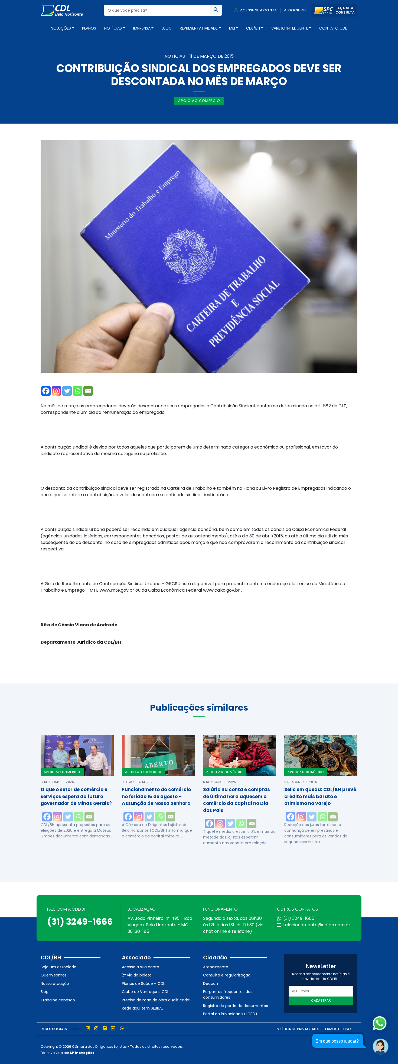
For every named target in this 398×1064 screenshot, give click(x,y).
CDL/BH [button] (253, 28)
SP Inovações (82, 1052)
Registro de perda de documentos (235, 1005)
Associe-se (295, 10)
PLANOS (89, 28)
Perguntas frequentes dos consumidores (227, 994)
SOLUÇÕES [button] (61, 28)
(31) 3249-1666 (80, 921)
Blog (167, 28)
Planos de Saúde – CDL (143, 983)
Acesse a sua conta (140, 967)
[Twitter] (67, 391)
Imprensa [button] (142, 28)
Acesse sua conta (258, 10)
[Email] (88, 391)
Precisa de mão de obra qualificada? (156, 1000)
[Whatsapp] (77, 391)
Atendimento (215, 967)
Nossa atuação (55, 983)
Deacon (210, 983)
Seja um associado (58, 967)
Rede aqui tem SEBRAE (143, 1008)
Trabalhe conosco (58, 1000)
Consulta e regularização (226, 975)
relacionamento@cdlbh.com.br (316, 925)
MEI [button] (232, 28)
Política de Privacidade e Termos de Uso (313, 1028)
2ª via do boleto (137, 975)
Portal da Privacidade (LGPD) (230, 1014)
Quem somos (54, 975)
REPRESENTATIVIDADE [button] (199, 28)
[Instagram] (56, 391)
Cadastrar (321, 1000)
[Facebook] (46, 391)
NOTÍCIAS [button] (113, 28)
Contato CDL (333, 28)
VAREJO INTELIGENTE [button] (289, 28)
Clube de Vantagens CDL (145, 991)
